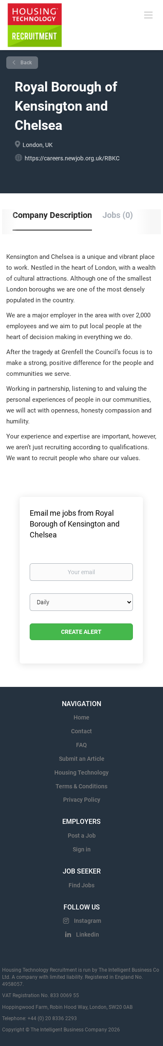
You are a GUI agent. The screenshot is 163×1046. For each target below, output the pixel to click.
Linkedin (87, 934)
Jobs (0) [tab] (117, 215)
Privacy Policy (81, 799)
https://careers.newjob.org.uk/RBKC (72, 158)
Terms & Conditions (81, 786)
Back (25, 63)
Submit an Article (81, 758)
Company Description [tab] (52, 215)
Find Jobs (81, 885)
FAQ (81, 745)
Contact (81, 731)
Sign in (82, 849)
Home (81, 717)
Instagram (87, 920)
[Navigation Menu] (148, 14)
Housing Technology (81, 772)
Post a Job (82, 835)
